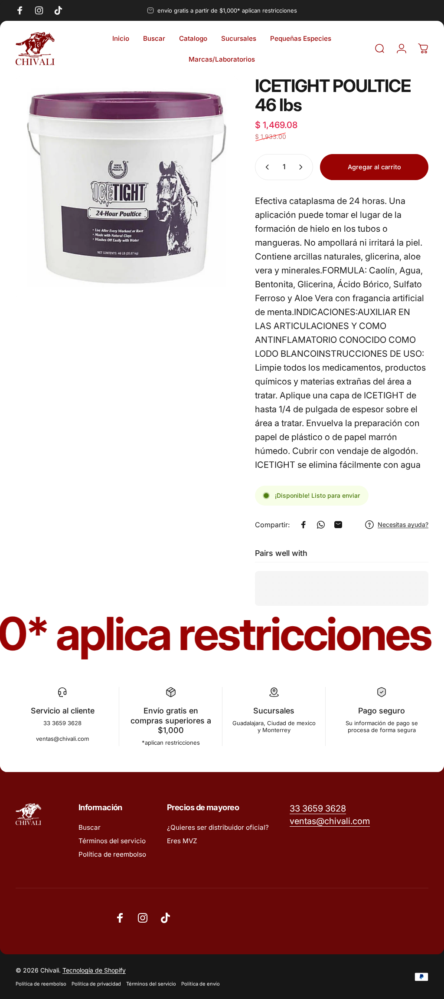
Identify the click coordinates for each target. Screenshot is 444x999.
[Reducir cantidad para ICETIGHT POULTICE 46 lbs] (265, 167)
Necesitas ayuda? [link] (403, 524)
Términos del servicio (112, 841)
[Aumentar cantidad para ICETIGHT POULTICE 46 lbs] (303, 167)
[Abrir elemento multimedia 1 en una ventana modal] (127, 187)
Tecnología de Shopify (94, 970)
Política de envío (200, 984)
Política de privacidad (96, 984)
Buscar (89, 827)
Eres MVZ (182, 841)
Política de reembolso (112, 854)
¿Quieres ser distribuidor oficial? (218, 827)
